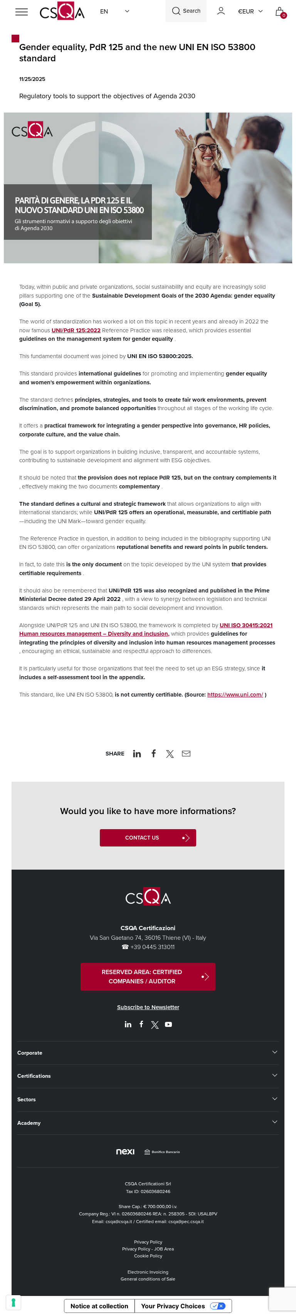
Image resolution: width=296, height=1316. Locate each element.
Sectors (26, 1099)
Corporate (29, 1053)
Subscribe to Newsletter (148, 1007)
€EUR (246, 11)
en (104, 11)
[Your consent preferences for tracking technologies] (13, 1302)
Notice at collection (99, 1306)
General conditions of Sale (148, 1279)
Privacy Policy (148, 1242)
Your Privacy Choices (173, 1306)
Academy (28, 1123)
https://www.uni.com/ (235, 694)
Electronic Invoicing (148, 1272)
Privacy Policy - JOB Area (148, 1248)
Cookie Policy (148, 1255)
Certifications (34, 1076)
